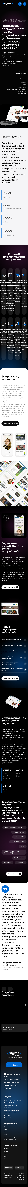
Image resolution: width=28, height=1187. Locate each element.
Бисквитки (21, 1179)
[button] (3, 989)
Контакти (7, 1132)
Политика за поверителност (12, 1137)
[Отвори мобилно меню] (24, 4)
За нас (5, 1129)
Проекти (6, 1127)
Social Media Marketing (10, 1105)
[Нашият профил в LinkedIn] (4, 1088)
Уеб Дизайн (7, 1115)
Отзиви (6, 1151)
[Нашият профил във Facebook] (7, 1088)
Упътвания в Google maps (11, 1082)
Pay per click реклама (10, 1107)
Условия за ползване (10, 1139)
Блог (5, 1134)
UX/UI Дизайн (8, 1118)
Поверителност (20, 1177)
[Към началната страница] (7, 4)
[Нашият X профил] (10, 1088)
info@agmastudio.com (10, 1085)
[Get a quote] (20, 4)
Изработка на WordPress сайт (13, 1100)
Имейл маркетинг (9, 1102)
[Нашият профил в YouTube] (12, 1088)
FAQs (5, 1156)
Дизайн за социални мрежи (11, 1110)
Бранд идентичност (10, 1112)
